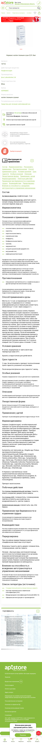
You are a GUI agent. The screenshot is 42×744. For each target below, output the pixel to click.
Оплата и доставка (10, 689)
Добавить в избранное (35, 13)
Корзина (29, 741)
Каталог (13, 741)
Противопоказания (20, 169)
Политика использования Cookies (14, 708)
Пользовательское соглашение (13, 701)
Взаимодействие (15, 183)
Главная (5, 741)
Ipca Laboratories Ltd (8, 77)
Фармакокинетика (15, 167)
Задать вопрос (9, 692)
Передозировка (28, 183)
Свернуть (21, 161)
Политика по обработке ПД (12, 704)
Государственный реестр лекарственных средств (21, 588)
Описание (28, 174)
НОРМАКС (5, 91)
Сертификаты (8, 611)
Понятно (23, 735)
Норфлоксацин (6, 71)
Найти (39, 8)
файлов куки (29, 731)
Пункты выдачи (9, 685)
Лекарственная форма (10, 176)
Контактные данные (10, 711)
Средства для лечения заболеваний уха (15, 104)
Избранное (21, 741)
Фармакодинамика (9, 179)
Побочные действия (24, 179)
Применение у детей (27, 176)
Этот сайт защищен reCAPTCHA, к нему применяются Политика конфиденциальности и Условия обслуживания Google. (20, 719)
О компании (8, 715)
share (39, 13)
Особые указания (16, 174)
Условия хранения (24, 172)
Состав (4, 167)
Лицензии (7, 677)
